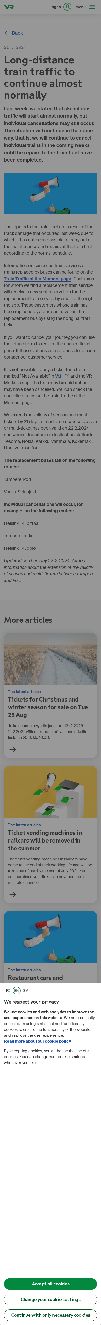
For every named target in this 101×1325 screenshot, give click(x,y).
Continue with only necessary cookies (50, 1315)
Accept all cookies (51, 1284)
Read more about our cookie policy (37, 1041)
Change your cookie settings (51, 1299)
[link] (8, 990)
